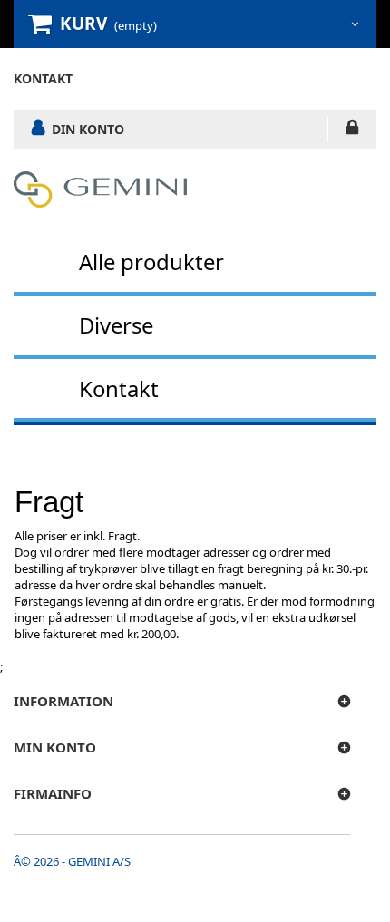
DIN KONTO (88, 129)
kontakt (43, 78)
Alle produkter (151, 262)
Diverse (116, 325)
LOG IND (352, 130)
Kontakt (119, 388)
